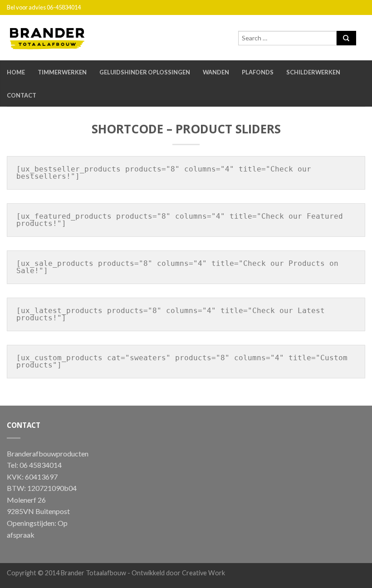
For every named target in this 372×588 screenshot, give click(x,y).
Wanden (216, 72)
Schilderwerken (313, 72)
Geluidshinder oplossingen (144, 72)
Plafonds (258, 72)
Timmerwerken (62, 72)
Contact (21, 95)
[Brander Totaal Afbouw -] (54, 36)
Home (16, 72)
